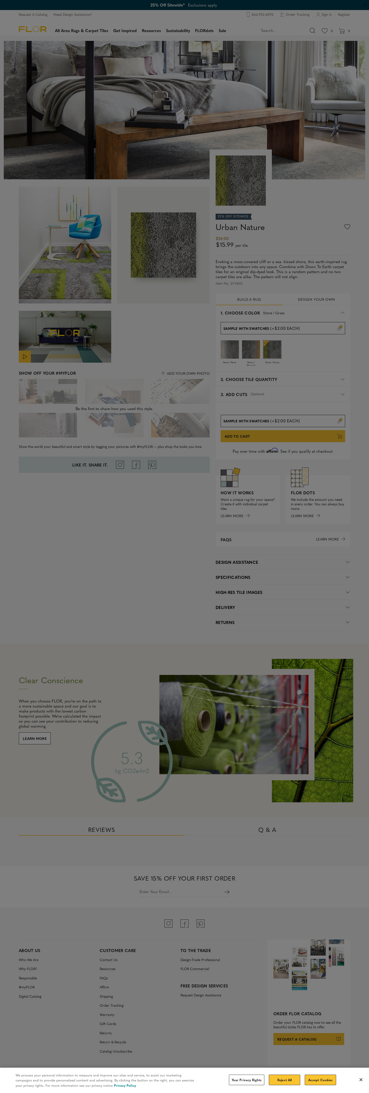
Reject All (284, 1079)
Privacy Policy (125, 1085)
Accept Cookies (320, 1079)
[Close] (360, 1079)
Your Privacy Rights (247, 1079)
